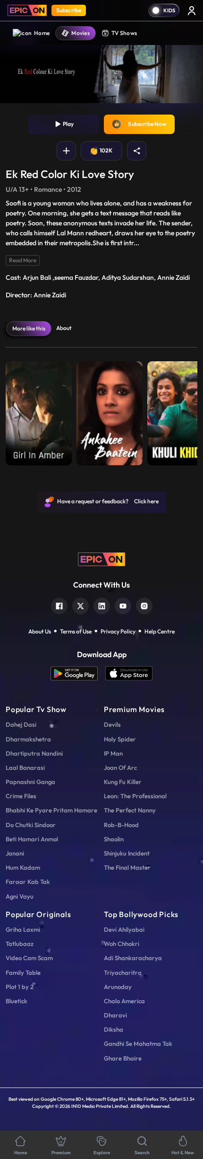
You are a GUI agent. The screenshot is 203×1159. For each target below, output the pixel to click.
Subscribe (68, 10)
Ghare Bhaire (123, 1058)
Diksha (113, 1029)
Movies (80, 32)
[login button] (191, 10)
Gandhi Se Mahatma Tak (138, 1043)
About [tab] (64, 327)
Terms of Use (76, 631)
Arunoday (118, 986)
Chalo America (124, 1001)
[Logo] (27, 10)
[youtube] (123, 605)
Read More (22, 260)
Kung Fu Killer (123, 781)
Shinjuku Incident (127, 853)
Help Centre (159, 631)
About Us (39, 631)
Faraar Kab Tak (28, 881)
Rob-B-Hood (121, 825)
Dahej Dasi (21, 724)
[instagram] (144, 605)
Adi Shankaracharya (133, 958)
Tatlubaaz (20, 943)
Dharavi (115, 1015)
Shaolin (114, 839)
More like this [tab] (28, 328)
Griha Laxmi (23, 929)
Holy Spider (120, 739)
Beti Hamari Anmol (32, 839)
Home (42, 32)
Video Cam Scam (29, 958)
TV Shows (124, 32)
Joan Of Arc (120, 767)
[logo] (101, 558)
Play (67, 123)
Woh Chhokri (121, 943)
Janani (15, 853)
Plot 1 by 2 (20, 986)
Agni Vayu (20, 896)
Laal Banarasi (25, 767)
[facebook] (59, 605)
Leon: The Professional (135, 796)
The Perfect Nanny (130, 810)
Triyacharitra (123, 972)
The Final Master (127, 867)
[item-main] (39, 411)
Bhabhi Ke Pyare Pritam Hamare (51, 810)
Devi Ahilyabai (124, 929)
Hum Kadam (23, 867)
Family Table (23, 972)
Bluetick (16, 1001)
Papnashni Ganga (30, 781)
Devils (112, 724)
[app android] (78, 673)
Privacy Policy (118, 631)
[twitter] (80, 605)
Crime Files (21, 796)
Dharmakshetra (28, 739)
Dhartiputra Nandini (34, 753)
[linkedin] (101, 605)
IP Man (113, 753)
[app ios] (128, 673)
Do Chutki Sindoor (31, 825)
